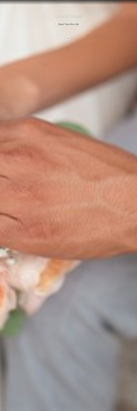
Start (68, 38)
